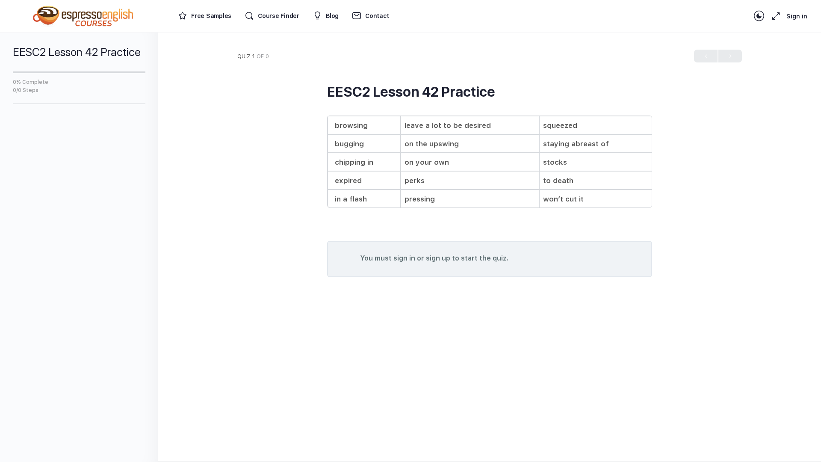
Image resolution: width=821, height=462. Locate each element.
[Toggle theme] (759, 16)
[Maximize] (774, 16)
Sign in (796, 16)
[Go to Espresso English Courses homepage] (83, 15)
